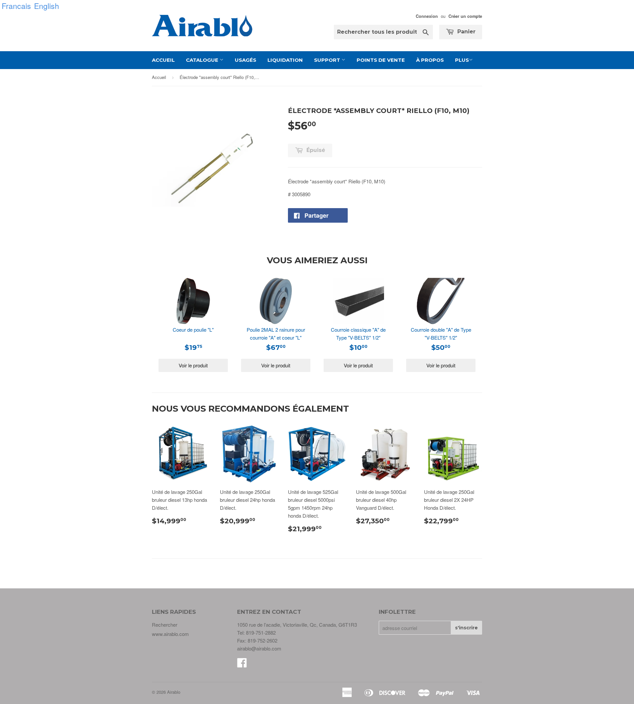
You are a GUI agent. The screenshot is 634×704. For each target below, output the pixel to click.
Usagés (245, 60)
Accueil (163, 60)
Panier (466, 31)
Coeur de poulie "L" (193, 329)
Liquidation (285, 60)
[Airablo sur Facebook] (242, 664)
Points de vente (381, 60)
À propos (430, 60)
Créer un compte (465, 16)
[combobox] (383, 32)
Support (327, 60)
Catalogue (203, 60)
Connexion (427, 16)
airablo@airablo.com (259, 648)
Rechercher (164, 624)
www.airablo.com (170, 633)
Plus (462, 60)
